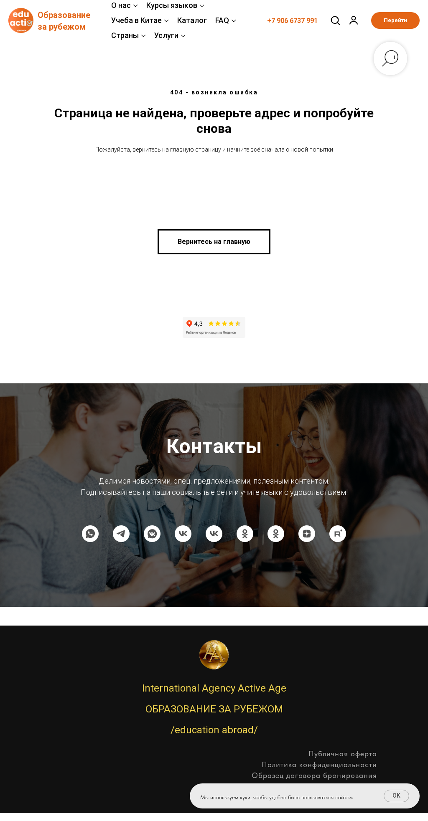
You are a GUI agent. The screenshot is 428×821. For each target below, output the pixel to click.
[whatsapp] (90, 533)
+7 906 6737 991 (292, 21)
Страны (125, 35)
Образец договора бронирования (314, 775)
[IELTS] (214, 533)
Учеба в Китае (136, 20)
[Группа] (121, 533)
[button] (335, 20)
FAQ (222, 20)
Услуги (166, 35)
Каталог (192, 20)
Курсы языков (171, 5)
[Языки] (245, 533)
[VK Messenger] (152, 533)
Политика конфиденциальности (319, 764)
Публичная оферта (342, 753)
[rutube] (337, 533)
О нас (121, 5)
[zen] (306, 533)
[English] (183, 533)
